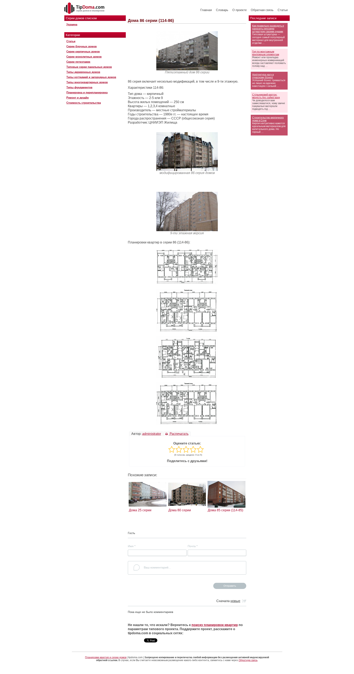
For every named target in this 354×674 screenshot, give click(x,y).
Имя (131, 546)
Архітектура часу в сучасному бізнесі (263, 76)
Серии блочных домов (81, 46)
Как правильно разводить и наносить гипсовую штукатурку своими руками (268, 28)
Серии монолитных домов (84, 56)
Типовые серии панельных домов (89, 66)
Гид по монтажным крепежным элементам (265, 53)
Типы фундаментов (79, 87)
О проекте (239, 10)
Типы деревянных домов (83, 72)
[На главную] (84, 8)
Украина (71, 24)
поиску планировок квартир (215, 625)
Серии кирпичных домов (83, 51)
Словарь (222, 10)
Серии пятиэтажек (78, 61)
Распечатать (178, 433)
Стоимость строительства (83, 102)
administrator (151, 433)
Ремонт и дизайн (77, 97)
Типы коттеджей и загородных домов (91, 77)
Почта (192, 546)
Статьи (283, 10)
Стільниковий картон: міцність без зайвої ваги (266, 96)
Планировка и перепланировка (87, 92)
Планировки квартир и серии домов (105, 657)
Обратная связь (262, 10)
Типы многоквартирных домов (87, 82)
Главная (206, 10)
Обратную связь (248, 660)
